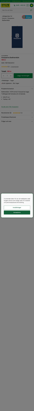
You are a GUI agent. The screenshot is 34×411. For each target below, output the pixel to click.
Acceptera (17, 212)
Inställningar (17, 207)
